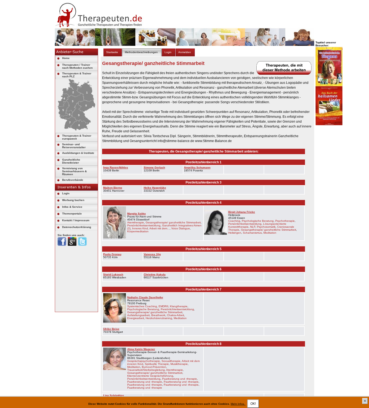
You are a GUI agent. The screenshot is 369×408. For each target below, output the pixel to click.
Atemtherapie (135, 222)
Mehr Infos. (238, 403)
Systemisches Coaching (142, 306)
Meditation (269, 232)
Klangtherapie (178, 306)
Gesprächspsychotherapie (143, 360)
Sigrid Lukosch (113, 274)
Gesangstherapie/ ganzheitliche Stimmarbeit (173, 222)
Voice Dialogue (180, 228)
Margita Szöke (136, 213)
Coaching (234, 220)
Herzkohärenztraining (159, 318)
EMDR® (163, 306)
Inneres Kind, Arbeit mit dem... (151, 228)
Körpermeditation (138, 231)
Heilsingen (234, 232)
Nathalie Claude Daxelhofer (145, 297)
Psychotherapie (285, 220)
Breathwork (158, 315)
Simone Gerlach (154, 167)
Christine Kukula (155, 274)
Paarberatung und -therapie (179, 378)
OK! (253, 404)
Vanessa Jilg (152, 254)
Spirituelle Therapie (157, 363)
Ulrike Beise (111, 328)
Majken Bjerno (112, 187)
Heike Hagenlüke (155, 187)
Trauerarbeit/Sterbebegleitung (146, 369)
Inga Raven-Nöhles (115, 167)
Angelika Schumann (197, 167)
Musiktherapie (179, 363)
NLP (252, 226)
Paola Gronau (112, 254)
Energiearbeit (135, 318)
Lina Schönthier (113, 395)
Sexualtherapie (171, 360)
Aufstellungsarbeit (138, 315)
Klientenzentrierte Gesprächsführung (150, 375)
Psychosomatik (266, 226)
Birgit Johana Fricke (241, 211)
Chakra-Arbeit (175, 315)
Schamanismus (252, 232)
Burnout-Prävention (154, 366)
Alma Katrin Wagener (141, 349)
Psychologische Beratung (258, 220)
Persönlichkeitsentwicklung (143, 225)
